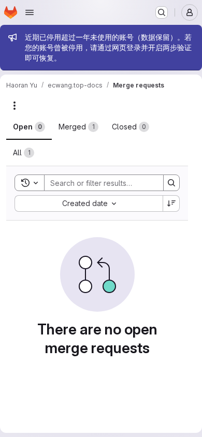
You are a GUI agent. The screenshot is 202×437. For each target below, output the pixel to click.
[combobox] (89, 203)
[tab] (29, 127)
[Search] (171, 182)
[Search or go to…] (161, 12)
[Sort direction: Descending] (171, 203)
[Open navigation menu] (29, 12)
